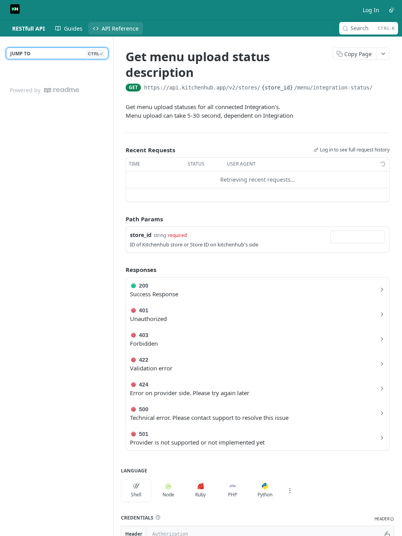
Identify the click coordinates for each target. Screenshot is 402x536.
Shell (136, 494)
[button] (157, 517)
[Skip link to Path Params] (120, 219)
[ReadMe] (61, 90)
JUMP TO (56, 53)
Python (265, 494)
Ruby (200, 494)
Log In (371, 10)
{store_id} (277, 87)
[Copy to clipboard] (380, 88)
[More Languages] (290, 490)
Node (168, 494)
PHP (232, 494)
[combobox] (357, 237)
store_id (141, 235)
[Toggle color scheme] (392, 10)
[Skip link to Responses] (120, 269)
